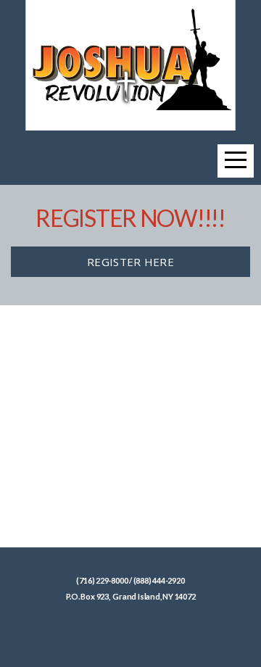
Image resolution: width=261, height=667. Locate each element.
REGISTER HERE (130, 261)
